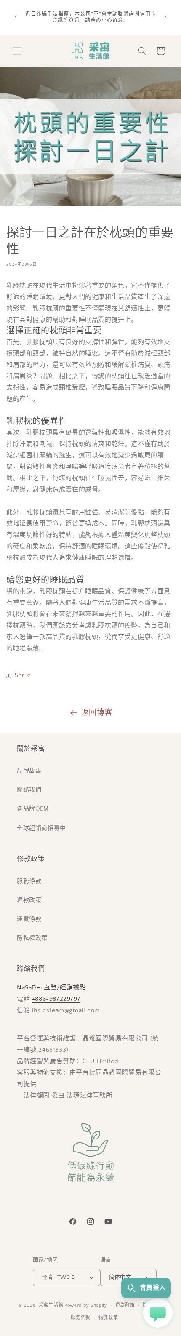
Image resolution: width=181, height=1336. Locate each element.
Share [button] (23, 675)
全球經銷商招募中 (41, 828)
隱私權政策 (32, 938)
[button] (17, 51)
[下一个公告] (165, 17)
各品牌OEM (33, 808)
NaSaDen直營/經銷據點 (51, 987)
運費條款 (29, 919)
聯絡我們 (29, 790)
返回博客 (96, 713)
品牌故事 (29, 771)
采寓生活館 (51, 1305)
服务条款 (80, 1317)
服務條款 (29, 881)
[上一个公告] (15, 17)
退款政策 (29, 900)
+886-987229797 (56, 999)
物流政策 (108, 1317)
